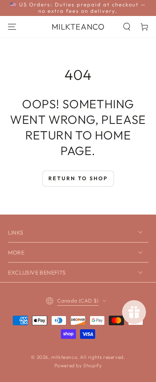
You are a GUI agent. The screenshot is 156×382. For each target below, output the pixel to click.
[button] (127, 27)
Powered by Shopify (78, 365)
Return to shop (78, 178)
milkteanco (64, 357)
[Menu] (12, 27)
